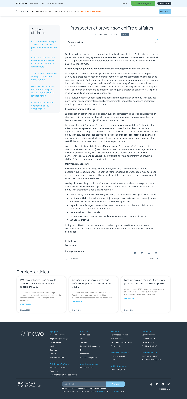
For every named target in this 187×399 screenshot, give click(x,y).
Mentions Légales (118, 356)
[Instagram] (168, 384)
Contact (53, 354)
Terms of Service (115, 391)
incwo (124, 34)
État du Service (117, 338)
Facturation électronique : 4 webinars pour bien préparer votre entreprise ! (44, 46)
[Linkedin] (157, 384)
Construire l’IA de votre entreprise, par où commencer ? (42, 105)
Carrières (53, 350)
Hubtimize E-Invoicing (58, 367)
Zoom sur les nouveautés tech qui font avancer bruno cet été (44, 76)
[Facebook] (162, 384)
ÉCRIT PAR (72, 46)
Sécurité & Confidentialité (121, 342)
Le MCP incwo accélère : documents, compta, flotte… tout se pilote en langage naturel (43, 91)
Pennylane (54, 371)
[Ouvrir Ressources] (78, 11)
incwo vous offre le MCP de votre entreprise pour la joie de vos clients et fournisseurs (43, 62)
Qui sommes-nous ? (57, 335)
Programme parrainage (59, 338)
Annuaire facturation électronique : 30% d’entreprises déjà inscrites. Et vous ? (91, 283)
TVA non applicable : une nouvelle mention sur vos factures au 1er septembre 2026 (38, 283)
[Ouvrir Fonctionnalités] (46, 11)
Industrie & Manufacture (90, 346)
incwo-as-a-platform (150, 356)
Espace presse (55, 342)
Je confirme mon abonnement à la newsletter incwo (85, 388)
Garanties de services (119, 335)
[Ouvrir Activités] (64, 11)
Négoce (83, 350)
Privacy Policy (101, 391)
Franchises (84, 354)
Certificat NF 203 (148, 338)
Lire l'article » (25, 304)
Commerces (85, 335)
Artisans (83, 338)
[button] (155, 42)
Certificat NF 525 (148, 342)
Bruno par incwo (86, 367)
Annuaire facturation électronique (63, 375)
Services (83, 342)
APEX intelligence (118, 369)
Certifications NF (148, 335)
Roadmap (53, 346)
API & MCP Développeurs (151, 359)
